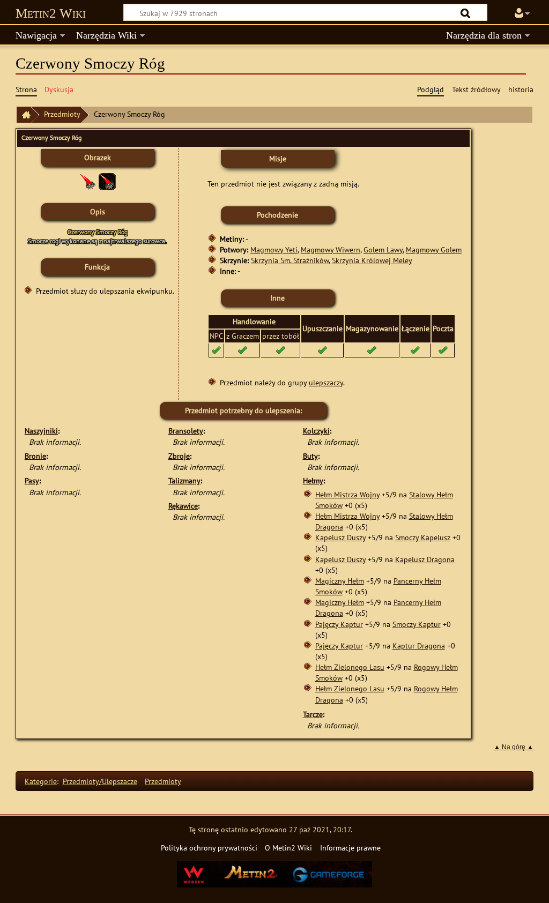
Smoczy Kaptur (416, 624)
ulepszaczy (326, 382)
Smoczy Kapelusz (422, 537)
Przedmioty (62, 114)
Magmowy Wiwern (330, 249)
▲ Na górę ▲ (513, 747)
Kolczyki (316, 431)
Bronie (35, 456)
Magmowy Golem (434, 249)
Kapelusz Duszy (340, 537)
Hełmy (313, 480)
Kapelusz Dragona (425, 559)
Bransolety (185, 431)
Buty (310, 456)
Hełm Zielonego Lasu (349, 667)
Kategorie (41, 781)
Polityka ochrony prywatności (209, 847)
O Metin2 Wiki (288, 847)
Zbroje (179, 456)
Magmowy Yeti (274, 249)
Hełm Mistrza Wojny (347, 494)
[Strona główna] (24, 115)
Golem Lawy (383, 249)
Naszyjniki (41, 431)
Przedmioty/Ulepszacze (100, 781)
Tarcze (313, 714)
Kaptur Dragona (418, 645)
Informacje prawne (350, 847)
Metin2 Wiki (51, 13)
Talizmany (184, 480)
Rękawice (183, 506)
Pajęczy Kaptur (339, 624)
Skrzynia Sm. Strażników (290, 260)
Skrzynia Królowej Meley (372, 260)
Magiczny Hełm (339, 581)
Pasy (32, 480)
